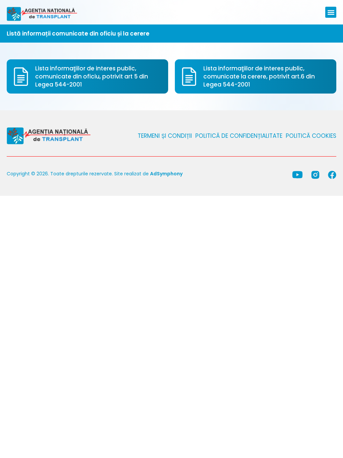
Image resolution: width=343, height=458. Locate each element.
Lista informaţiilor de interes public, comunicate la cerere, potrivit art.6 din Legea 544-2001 (259, 76)
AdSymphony (166, 173)
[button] (330, 12)
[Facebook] (332, 175)
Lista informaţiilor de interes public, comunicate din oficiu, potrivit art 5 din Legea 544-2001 (91, 76)
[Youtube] (297, 174)
